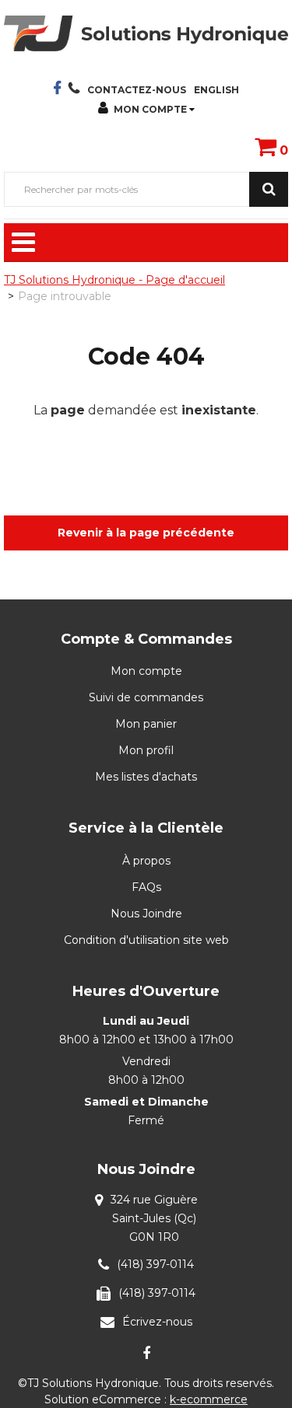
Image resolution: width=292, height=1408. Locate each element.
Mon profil (146, 750)
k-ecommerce (209, 1399)
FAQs (146, 887)
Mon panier (146, 724)
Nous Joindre (146, 914)
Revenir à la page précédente (146, 533)
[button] (271, 146)
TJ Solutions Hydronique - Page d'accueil (114, 280)
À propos (146, 861)
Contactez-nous (136, 90)
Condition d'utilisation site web (146, 940)
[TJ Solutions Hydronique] (146, 33)
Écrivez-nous (157, 1322)
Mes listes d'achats (146, 777)
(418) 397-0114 (155, 1264)
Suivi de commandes (146, 697)
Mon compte (150, 109)
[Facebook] (146, 1353)
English (216, 90)
